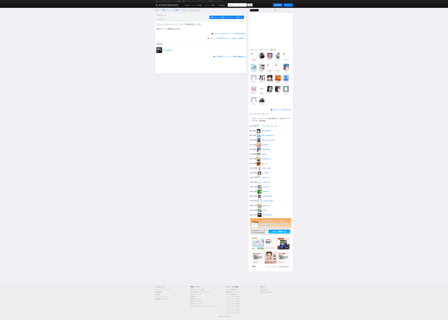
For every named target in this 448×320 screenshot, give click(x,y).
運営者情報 (158, 292)
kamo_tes (266, 187)
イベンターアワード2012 (232, 296)
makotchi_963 (268, 201)
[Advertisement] (270, 30)
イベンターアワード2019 (232, 313)
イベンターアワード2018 (232, 310)
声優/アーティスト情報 (193, 5)
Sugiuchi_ (265, 145)
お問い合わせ (264, 289)
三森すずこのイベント (196, 303)
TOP (157, 10)
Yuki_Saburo (266, 131)
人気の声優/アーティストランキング (200, 292)
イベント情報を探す (231, 289)
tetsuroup (266, 205)
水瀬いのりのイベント (196, 301)
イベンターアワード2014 (232, 301)
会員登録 (277, 5)
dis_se (264, 163)
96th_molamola (267, 135)
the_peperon (168, 50)
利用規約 (157, 294)
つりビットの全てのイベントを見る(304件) (229, 33)
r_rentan (265, 173)
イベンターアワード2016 (232, 306)
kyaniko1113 (267, 196)
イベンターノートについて (163, 289)
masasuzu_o (266, 159)
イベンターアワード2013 (232, 299)
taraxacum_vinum (268, 140)
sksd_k (264, 154)
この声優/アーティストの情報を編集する (230, 56)
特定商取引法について (161, 299)
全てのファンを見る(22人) (282, 110)
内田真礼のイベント (196, 299)
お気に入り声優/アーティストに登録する (227, 17)
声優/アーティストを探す (197, 289)
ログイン (288, 5)
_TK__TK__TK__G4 (269, 126)
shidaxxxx (266, 182)
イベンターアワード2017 (232, 308)
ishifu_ (265, 210)
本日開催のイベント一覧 (232, 292)
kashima (266, 191)
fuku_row (266, 177)
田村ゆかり (193, 296)
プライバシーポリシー (161, 296)
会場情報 (221, 5)
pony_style (267, 168)
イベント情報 (210, 5)
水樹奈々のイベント (196, 294)
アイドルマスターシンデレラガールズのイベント (204, 306)
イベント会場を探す (231, 294)
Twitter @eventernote (266, 292)
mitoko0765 (266, 149)
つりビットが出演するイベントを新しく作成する (227, 38)
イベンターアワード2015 (232, 303)
